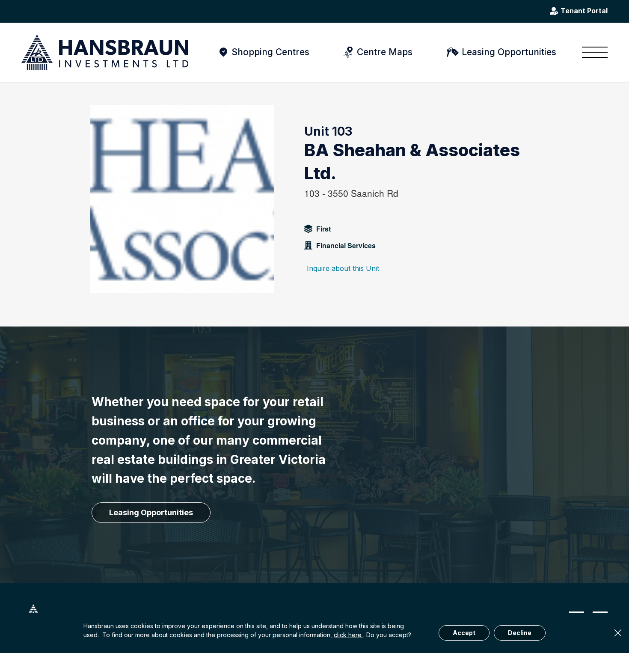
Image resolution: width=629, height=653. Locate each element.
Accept (464, 632)
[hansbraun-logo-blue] (104, 52)
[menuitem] (592, 52)
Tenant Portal (584, 11)
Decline (519, 632)
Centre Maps (384, 52)
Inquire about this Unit (343, 268)
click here (348, 634)
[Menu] (592, 52)
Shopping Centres (270, 52)
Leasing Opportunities (509, 52)
